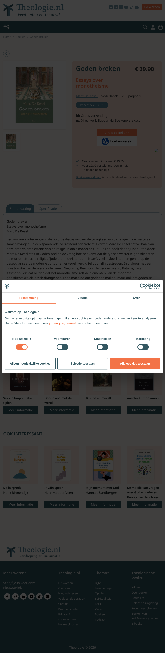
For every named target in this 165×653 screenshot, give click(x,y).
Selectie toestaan (83, 363)
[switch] (62, 347)
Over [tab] (136, 298)
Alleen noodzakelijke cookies (30, 363)
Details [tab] (82, 298)
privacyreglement (62, 323)
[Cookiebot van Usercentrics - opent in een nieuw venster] (142, 286)
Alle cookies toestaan (135, 363)
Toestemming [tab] (28, 298)
